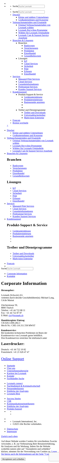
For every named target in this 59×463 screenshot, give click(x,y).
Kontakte (11, 276)
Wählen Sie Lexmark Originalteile (33, 32)
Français (16, 120)
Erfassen (28, 71)
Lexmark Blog (13, 393)
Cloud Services (31, 63)
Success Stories (14, 398)
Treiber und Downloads (35, 112)
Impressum (12, 431)
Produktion (29, 51)
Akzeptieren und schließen (13, 459)
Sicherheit (28, 66)
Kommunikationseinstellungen (20, 403)
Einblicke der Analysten (17, 391)
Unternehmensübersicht (17, 371)
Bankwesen (29, 45)
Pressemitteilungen (15, 388)
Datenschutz (12, 429)
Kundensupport (14, 219)
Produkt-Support (14, 409)
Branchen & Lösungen (17, 153)
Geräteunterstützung (33, 97)
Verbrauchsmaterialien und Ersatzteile (24, 138)
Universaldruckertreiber (34, 115)
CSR (9, 401)
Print (26, 69)
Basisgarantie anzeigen (34, 102)
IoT (25, 61)
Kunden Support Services (30, 89)
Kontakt (10, 376)
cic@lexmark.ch (16, 315)
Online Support (12, 359)
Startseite (11, 365)
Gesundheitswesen (32, 56)
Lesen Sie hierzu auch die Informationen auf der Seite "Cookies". (29, 452)
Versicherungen (31, 48)
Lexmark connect (15, 383)
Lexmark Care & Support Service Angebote (32, 151)
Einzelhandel (30, 53)
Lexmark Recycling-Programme (32, 30)
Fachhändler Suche (15, 378)
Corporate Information (17, 273)
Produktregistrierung (33, 99)
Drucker (10, 130)
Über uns (11, 368)
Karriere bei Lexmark (16, 373)
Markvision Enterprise (34, 117)
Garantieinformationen (28, 84)
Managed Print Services (29, 79)
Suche (15, 6)
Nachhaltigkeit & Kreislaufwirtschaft (23, 386)
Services (10, 203)
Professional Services (28, 87)
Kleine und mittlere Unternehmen (33, 17)
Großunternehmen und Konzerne (33, 20)
